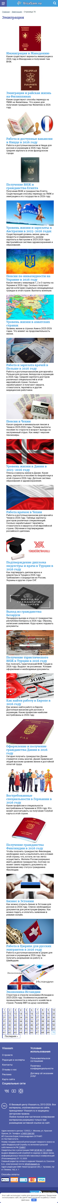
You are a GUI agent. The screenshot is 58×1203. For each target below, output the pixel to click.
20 (53, 1014)
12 (9, 1014)
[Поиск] (54, 3)
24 (20, 1017)
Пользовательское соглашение (40, 1059)
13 (15, 1014)
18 (42, 1014)
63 (15, 1032)
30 (53, 1017)
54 (20, 1028)
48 (42, 1025)
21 (4, 1017)
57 (37, 1028)
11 (4, 1014)
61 (4, 1032)
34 (20, 1021)
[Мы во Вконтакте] (7, 1091)
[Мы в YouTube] (14, 1091)
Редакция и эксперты (13, 1060)
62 (9, 1032)
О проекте (7, 1055)
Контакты (7, 1064)
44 (20, 1025)
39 (48, 1021)
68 (42, 1032)
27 (37, 1017)
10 (53, 1010)
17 (37, 1014)
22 (9, 1017)
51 (4, 1028)
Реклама (6, 1074)
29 (48, 1017)
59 (48, 1028)
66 (31, 1032)
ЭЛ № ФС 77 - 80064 (43, 1150)
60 (53, 1028)
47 (37, 1025)
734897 (22, 1147)
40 (53, 1021)
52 (9, 1028)
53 (15, 1028)
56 (31, 1028)
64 (20, 1032)
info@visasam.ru (32, 1164)
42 (9, 1025)
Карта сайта (8, 1079)
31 (4, 1021)
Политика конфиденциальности (41, 1067)
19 (48, 1014)
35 (26, 1021)
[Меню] (3, 3)
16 (31, 1014)
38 (42, 1021)
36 (31, 1021)
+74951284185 (27, 1133)
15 (26, 1014)
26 (31, 1017)
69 (48, 1032)
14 (20, 1014)
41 (4, 1025)
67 (37, 1032)
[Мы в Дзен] (21, 1091)
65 (26, 1032)
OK (34, 1200)
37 (37, 1021)
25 (26, 1017)
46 (31, 1025)
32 (9, 1021)
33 (15, 1021)
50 (53, 1025)
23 (15, 1017)
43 (15, 1025)
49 (48, 1025)
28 (42, 1017)
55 (26, 1028)
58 (42, 1028)
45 (26, 1025)
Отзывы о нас (9, 1069)
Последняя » (11, 1036)
